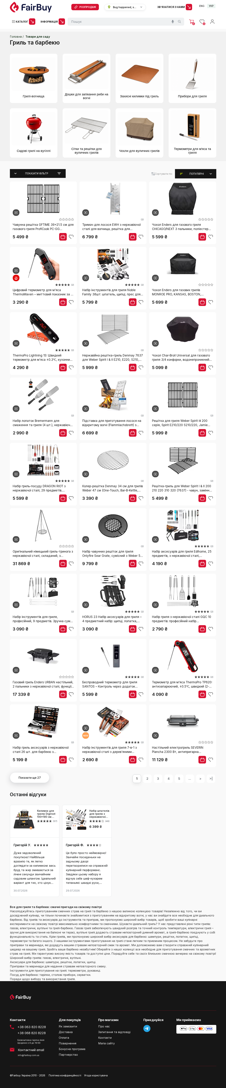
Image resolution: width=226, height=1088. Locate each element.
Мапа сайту (106, 1043)
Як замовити (68, 1026)
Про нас (104, 1026)
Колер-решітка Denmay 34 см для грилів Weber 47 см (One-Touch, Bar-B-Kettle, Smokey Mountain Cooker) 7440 (112, 488)
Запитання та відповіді (114, 1032)
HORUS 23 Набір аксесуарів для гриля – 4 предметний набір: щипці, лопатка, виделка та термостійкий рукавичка (112, 619)
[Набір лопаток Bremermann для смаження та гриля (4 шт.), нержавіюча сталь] (43, 395)
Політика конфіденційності (65, 1075)
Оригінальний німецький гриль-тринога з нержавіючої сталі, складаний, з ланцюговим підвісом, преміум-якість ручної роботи (43, 554)
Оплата (64, 1037)
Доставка (66, 1032)
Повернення (67, 1043)
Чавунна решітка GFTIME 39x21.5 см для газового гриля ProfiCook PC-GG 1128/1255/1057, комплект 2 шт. (43, 227)
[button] (196, 174)
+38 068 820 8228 (31, 1033)
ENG (201, 5)
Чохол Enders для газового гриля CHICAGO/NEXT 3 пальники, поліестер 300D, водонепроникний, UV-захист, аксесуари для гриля (180, 227)
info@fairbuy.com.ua (28, 1055)
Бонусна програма (72, 1049)
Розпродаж (87, 6)
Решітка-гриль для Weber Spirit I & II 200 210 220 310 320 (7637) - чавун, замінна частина (181, 488)
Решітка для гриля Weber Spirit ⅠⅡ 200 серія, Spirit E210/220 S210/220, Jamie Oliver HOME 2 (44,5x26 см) (180, 423)
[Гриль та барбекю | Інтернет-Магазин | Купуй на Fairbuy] (31, 7)
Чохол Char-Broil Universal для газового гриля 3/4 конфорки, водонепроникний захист (181, 358)
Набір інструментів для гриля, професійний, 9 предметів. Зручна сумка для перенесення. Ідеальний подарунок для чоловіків (43, 619)
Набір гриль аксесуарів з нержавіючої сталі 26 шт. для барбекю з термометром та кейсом (41, 750)
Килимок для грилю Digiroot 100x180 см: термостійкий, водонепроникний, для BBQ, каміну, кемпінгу (46, 813)
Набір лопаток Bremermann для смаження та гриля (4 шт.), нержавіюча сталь (42, 423)
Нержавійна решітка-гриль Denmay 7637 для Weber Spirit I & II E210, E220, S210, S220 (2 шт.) (112, 358)
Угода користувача (96, 1075)
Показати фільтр (36, 173)
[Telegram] (146, 1028)
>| (211, 778)
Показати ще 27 (30, 777)
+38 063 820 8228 (31, 1027)
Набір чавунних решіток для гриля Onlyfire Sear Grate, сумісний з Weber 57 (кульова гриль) (112, 554)
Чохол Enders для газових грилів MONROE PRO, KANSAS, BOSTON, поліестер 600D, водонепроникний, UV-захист (181, 292)
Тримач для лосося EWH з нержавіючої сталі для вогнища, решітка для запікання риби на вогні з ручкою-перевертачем (111, 227)
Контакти (105, 1037)
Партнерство (68, 1054)
